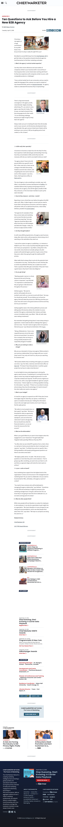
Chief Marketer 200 (41, 56)
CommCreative (30, 209)
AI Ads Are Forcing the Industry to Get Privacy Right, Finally (11, 744)
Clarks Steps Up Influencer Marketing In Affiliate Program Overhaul (35, 549)
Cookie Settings (28, 795)
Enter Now (22, 635)
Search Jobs (36, 696)
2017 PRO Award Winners (21, 526)
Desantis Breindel (37, 84)
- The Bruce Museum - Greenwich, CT (30, 670)
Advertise (26, 792)
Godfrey (42, 184)
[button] (2, 3)
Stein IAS (16, 366)
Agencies (5, 16)
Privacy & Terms (28, 797)
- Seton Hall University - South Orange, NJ (31, 684)
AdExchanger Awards (28, 651)
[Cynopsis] (8, 748)
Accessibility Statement (31, 799)
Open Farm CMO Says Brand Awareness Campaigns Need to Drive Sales (34, 560)
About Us (26, 794)
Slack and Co (17, 178)
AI (27, 577)
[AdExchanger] (42, 783)
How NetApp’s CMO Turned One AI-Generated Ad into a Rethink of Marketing (34, 581)
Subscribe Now (30, 714)
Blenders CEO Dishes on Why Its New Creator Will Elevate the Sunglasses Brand (35, 570)
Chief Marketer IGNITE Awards (28, 632)
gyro (44, 327)
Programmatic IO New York (30, 640)
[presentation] (23, 548)
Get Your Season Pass (25, 646)
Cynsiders (6, 740)
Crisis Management (40, 740)
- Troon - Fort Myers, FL (29, 690)
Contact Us (34, 794)
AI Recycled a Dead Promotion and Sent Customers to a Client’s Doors (43, 745)
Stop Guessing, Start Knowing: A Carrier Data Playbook (29, 621)
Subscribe (34, 792)
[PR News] (39, 748)
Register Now (23, 625)
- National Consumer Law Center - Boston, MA (31, 677)
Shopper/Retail (31, 545)
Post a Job (23, 696)
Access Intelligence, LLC (27, 818)
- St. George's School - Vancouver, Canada (30, 663)
